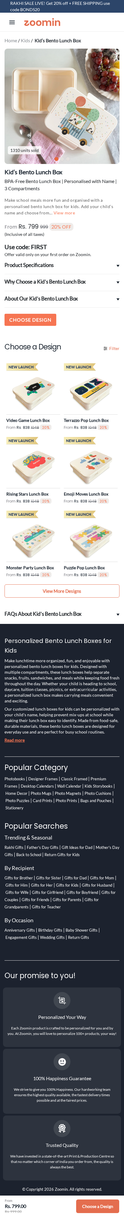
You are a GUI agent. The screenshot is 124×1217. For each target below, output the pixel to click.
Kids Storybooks (99, 786)
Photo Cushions (98, 793)
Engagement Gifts (21, 937)
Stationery (14, 807)
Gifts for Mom (102, 877)
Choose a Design (97, 1206)
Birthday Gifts (50, 930)
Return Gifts (78, 937)
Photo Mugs (41, 793)
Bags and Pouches (95, 800)
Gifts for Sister (48, 877)
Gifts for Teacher (46, 906)
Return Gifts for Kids (62, 854)
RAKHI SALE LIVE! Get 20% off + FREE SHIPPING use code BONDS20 (60, 6)
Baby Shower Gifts (82, 930)
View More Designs (62, 591)
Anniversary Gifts (20, 930)
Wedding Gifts (52, 937)
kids (25, 40)
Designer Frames (43, 778)
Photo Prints (66, 800)
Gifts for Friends (35, 899)
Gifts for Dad (75, 877)
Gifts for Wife (17, 892)
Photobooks (15, 778)
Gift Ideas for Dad (77, 847)
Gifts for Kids (67, 885)
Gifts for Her (42, 885)
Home (11, 40)
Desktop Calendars (37, 786)
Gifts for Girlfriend (47, 892)
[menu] (12, 22)
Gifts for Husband (97, 885)
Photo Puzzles (17, 800)
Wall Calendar (69, 786)
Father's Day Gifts (42, 847)
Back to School (28, 854)
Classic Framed (74, 778)
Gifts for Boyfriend (82, 892)
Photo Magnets (68, 793)
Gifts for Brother (19, 877)
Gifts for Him (16, 885)
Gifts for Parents (67, 899)
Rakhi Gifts (14, 847)
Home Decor (16, 793)
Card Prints (42, 800)
